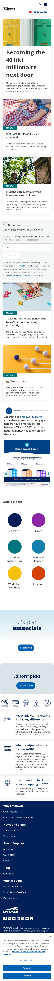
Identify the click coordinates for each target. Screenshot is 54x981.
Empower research (31, 416)
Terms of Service (31, 275)
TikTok (31, 918)
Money (15, 706)
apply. (41, 275)
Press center (10, 836)
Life (25, 706)
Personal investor (12, 886)
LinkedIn (18, 918)
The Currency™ (11, 830)
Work (36, 706)
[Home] (36, 12)
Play (47, 706)
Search (40, 4)
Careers (7, 860)
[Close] (51, 937)
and (29, 266)
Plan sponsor (10, 898)
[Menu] (45, 4)
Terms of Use (22, 266)
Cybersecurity (10, 811)
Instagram (22, 918)
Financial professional (14, 892)
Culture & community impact (18, 817)
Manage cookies (27, 960)
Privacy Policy (36, 266)
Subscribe (11, 255)
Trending (4, 706)
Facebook (5, 918)
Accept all (27, 975)
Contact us (9, 873)
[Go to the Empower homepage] (10, 910)
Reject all (27, 968)
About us (8, 849)
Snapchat (14, 918)
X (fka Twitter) (9, 918)
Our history (9, 854)
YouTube (27, 918)
